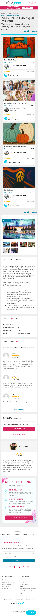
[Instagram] (10, 567)
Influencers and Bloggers (28, 588)
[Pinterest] (28, 567)
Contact (22, 580)
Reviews (18, 259)
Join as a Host (24, 584)
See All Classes (30, 31)
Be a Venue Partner (8, 582)
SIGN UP (19, 560)
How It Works (6, 584)
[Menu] (3, 3)
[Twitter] (23, 567)
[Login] (35, 2)
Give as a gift (19, 435)
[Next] (32, 229)
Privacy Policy (30, 600)
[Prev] (5, 229)
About (6, 259)
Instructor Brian (23, 446)
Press (21, 586)
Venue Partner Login (26, 591)
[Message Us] (32, 2)
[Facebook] (14, 567)
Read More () (19, 409)
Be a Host (5, 580)
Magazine (5, 588)
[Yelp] (19, 567)
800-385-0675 (24, 607)
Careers (22, 582)
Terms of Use (19, 600)
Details (12, 259)
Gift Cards (5, 586)
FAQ (21, 593)
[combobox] (19, 553)
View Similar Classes (19, 429)
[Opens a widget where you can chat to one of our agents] (31, 612)
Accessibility (8, 600)
